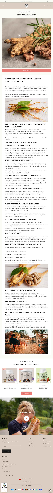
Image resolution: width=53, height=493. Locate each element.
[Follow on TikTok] (12, 475)
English (30, 479)
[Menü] (6, 483)
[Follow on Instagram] (6, 475)
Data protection (5, 461)
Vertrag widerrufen (6, 471)
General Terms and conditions (8, 464)
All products (26, 393)
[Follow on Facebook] (2, 475)
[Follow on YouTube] (9, 475)
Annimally (10, 385)
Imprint (3, 459)
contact (31, 443)
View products (26, 70)
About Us (31, 441)
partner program (47, 445)
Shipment (4, 468)
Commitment (32, 445)
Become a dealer (47, 441)
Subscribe (6, 451)
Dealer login (46, 443)
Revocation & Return (6, 466)
